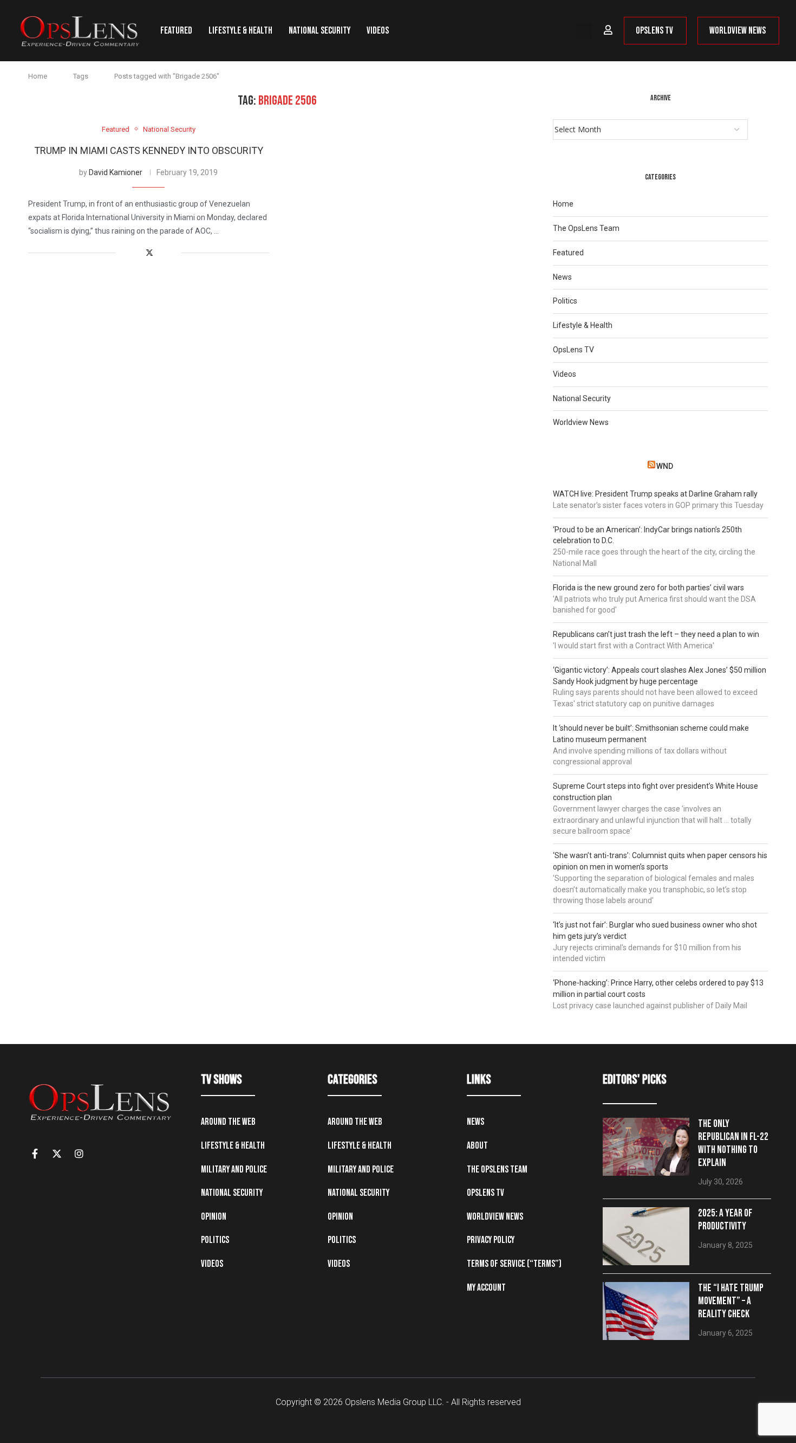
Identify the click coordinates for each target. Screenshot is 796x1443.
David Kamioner (115, 172)
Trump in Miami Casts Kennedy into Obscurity (148, 150)
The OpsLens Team (586, 228)
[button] (584, 31)
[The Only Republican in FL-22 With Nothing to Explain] (646, 1147)
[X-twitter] (57, 1153)
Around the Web (228, 1122)
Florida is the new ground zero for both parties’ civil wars (648, 587)
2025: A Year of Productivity (725, 1220)
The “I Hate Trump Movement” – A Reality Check (731, 1301)
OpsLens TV (573, 349)
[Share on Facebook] (137, 253)
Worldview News (581, 422)
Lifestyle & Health (240, 30)
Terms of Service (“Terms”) (514, 1264)
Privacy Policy (490, 1240)
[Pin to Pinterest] (162, 253)
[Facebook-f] (34, 1153)
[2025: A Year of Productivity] (646, 1236)
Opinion (213, 1216)
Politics (565, 301)
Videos (378, 30)
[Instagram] (79, 1153)
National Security (319, 30)
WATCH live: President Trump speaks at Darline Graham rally (655, 493)
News (562, 277)
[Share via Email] (173, 253)
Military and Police (234, 1169)
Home (37, 76)
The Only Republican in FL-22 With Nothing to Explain (733, 1143)
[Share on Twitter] (149, 253)
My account (486, 1287)
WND (664, 466)
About (477, 1145)
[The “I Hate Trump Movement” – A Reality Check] (646, 1311)
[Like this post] (124, 253)
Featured (176, 30)
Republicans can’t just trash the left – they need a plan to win (656, 634)
